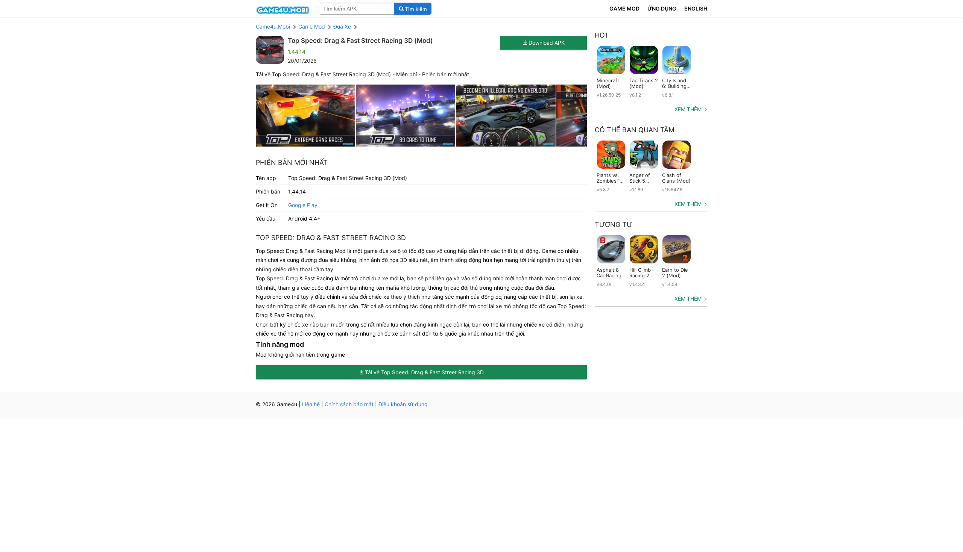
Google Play (302, 205)
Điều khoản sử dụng (403, 404)
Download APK (547, 42)
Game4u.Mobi (273, 26)
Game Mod (311, 26)
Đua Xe (342, 26)
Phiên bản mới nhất (292, 162)
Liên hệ (311, 404)
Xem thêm (688, 109)
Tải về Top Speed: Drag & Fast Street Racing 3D (424, 372)
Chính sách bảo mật (349, 404)
